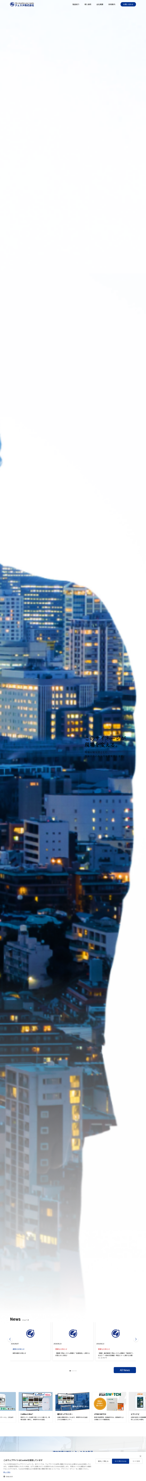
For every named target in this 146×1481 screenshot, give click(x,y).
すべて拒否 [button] (136, 1461)
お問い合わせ (128, 4)
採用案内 (111, 4)
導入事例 (87, 4)
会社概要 (99, 4)
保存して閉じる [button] (103, 1461)
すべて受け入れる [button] (120, 1461)
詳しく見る (6, 1472)
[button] (8, 1477)
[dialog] (73, 1466)
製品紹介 (75, 4)
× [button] (140, 1456)
